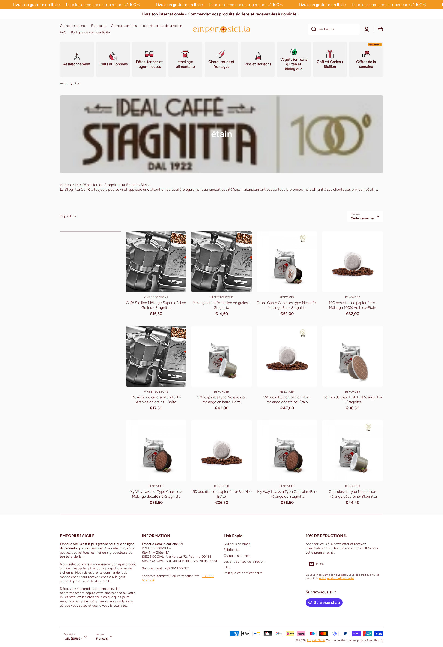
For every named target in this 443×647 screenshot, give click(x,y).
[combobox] (334, 29)
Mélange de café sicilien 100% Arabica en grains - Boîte (156, 399)
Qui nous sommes (237, 544)
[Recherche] (312, 29)
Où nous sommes (237, 556)
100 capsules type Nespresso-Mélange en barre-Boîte (221, 399)
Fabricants (231, 550)
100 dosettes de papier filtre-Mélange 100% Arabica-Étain (353, 305)
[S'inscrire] (377, 564)
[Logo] (221, 29)
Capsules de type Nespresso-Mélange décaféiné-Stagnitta (353, 494)
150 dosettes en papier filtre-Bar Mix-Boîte (221, 494)
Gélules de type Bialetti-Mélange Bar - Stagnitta (352, 399)
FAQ (227, 567)
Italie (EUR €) (72, 638)
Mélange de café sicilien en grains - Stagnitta (221, 305)
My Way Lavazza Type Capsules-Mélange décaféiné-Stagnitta (156, 494)
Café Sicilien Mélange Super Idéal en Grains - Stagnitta (156, 305)
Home (64, 83)
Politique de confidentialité (243, 573)
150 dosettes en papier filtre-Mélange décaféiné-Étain (287, 399)
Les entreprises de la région (244, 561)
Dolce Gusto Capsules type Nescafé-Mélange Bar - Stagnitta (287, 305)
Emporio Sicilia (316, 640)
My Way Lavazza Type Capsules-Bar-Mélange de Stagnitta (287, 494)
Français (102, 638)
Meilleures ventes (362, 218)
